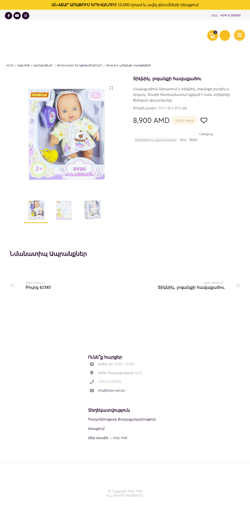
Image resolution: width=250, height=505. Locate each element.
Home (10, 65)
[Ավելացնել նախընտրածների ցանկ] (204, 120)
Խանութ (24, 65)
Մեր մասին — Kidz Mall (107, 438)
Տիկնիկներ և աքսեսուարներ (79, 65)
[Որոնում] (224, 35)
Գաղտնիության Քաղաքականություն (122, 419)
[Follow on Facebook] (8, 15)
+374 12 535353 (230, 15)
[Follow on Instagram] (25, 15)
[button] (111, 88)
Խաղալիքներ (43, 65)
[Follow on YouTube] (17, 15)
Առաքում (96, 428)
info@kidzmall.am (111, 390)
